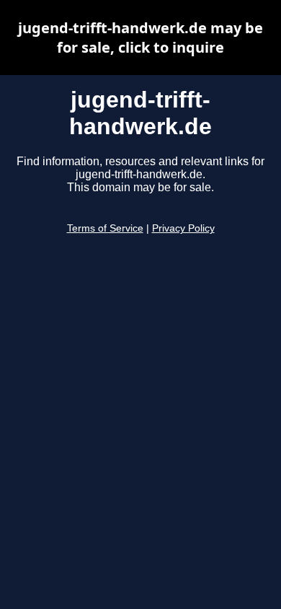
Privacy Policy (183, 228)
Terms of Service (105, 228)
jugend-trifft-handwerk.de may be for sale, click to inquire (140, 37)
